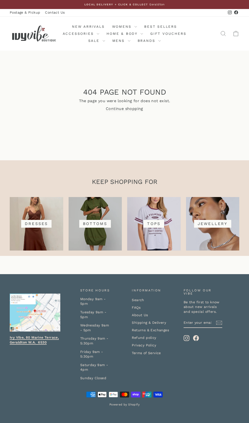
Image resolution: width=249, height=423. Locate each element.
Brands (147, 41)
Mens (119, 41)
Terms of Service (146, 353)
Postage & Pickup (25, 12)
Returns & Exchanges (150, 330)
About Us (140, 315)
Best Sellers (160, 26)
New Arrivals (88, 26)
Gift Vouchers (168, 34)
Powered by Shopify (124, 404)
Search (138, 300)
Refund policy (144, 338)
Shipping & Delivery (149, 322)
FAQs (136, 307)
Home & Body (123, 34)
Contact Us (55, 12)
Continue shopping (124, 108)
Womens (122, 26)
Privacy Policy (144, 345)
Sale (94, 41)
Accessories (79, 34)
